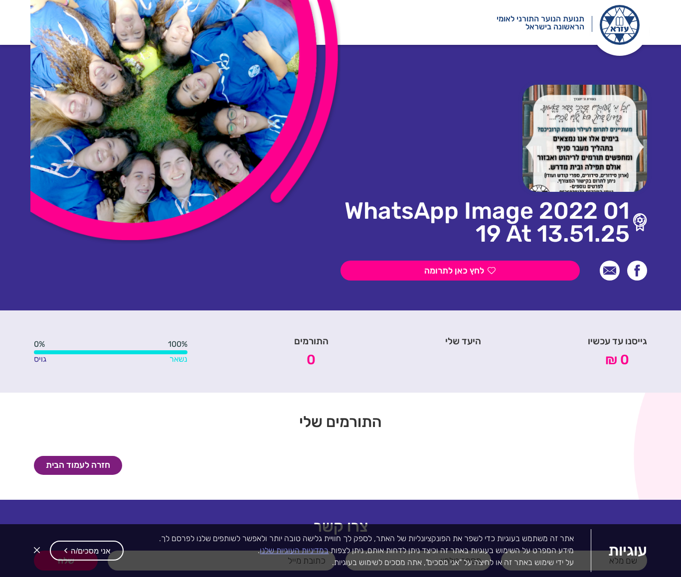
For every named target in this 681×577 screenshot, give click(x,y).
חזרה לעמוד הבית (78, 465)
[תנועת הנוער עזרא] (619, 25)
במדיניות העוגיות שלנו (294, 550)
